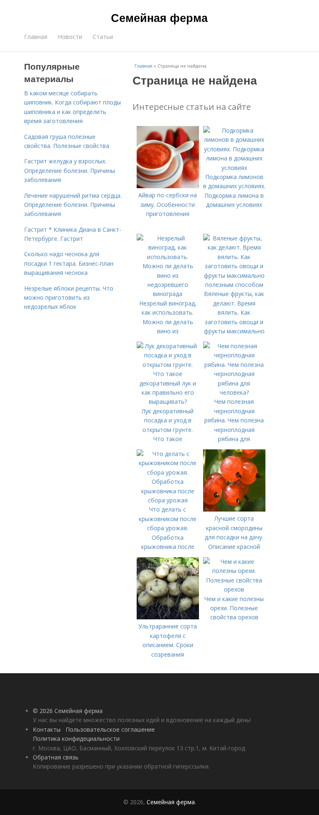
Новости (70, 37)
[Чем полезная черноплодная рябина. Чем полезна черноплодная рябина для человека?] (234, 392)
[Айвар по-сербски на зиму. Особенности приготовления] (168, 186)
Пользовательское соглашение (110, 729)
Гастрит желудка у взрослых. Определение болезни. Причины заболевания (69, 170)
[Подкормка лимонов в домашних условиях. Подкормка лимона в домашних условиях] (234, 168)
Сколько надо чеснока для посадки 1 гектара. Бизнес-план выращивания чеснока (68, 263)
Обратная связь (56, 757)
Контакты (47, 729)
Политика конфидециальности (76, 738)
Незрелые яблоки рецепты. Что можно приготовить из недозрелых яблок (68, 297)
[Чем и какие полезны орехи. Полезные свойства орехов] (234, 589)
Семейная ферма (159, 17)
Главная (35, 37)
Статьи (103, 37)
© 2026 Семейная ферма (68, 711)
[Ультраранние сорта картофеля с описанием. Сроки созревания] (168, 617)
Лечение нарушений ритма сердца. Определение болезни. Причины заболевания (73, 205)
